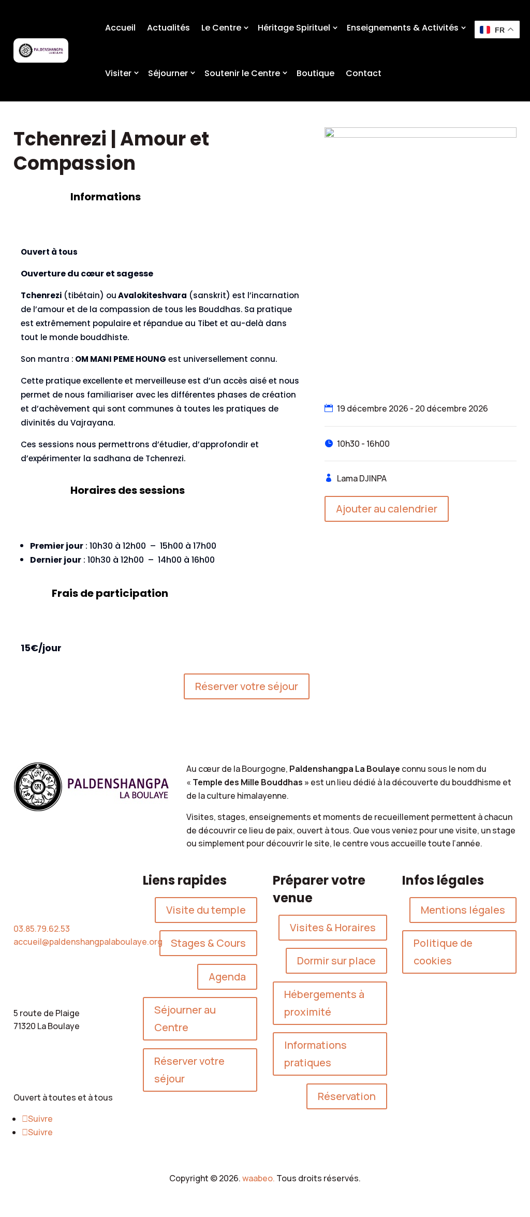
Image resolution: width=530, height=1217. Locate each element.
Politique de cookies (443, 951)
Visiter (118, 73)
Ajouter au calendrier (386, 509)
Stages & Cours (208, 943)
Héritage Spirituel (294, 28)
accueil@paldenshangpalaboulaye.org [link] (88, 941)
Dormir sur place (336, 960)
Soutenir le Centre (242, 73)
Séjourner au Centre (185, 1018)
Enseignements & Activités (403, 28)
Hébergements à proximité (324, 1003)
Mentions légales (463, 910)
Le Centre (221, 28)
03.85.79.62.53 (41, 928)
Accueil (120, 28)
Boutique (315, 73)
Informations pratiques (315, 1053)
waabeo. (258, 1178)
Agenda (227, 977)
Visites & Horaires (333, 927)
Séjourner (168, 73)
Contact (363, 73)
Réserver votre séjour (246, 686)
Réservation (347, 1096)
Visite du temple (206, 910)
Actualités (168, 28)
